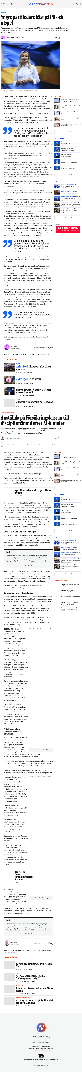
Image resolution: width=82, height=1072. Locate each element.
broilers (24, 354)
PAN (31, 950)
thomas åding (46, 950)
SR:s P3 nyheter (13, 629)
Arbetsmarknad (9, 952)
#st (11, 950)
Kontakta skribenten (15, 348)
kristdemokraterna (44, 354)
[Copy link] (56, 38)
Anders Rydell (10, 37)
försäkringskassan (22, 950)
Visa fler (68, 132)
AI (14, 950)
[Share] (59, 38)
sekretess (37, 950)
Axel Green (9, 438)
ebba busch (32, 354)
